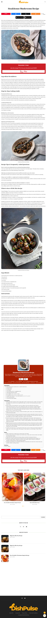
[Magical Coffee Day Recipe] (5, 538)
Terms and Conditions (33, 612)
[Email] (26, 526)
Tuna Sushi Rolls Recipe (35, 502)
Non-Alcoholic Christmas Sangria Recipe (12, 502)
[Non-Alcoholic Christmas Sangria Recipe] (12, 487)
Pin (26, 379)
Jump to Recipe (20, 17)
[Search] (45, 1)
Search (43, 517)
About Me (11, 612)
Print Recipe (28, 17)
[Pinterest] (23, 526)
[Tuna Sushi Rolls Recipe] (34, 487)
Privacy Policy (24, 612)
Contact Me (17, 612)
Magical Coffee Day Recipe (16, 535)
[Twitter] (20, 526)
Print (22, 379)
